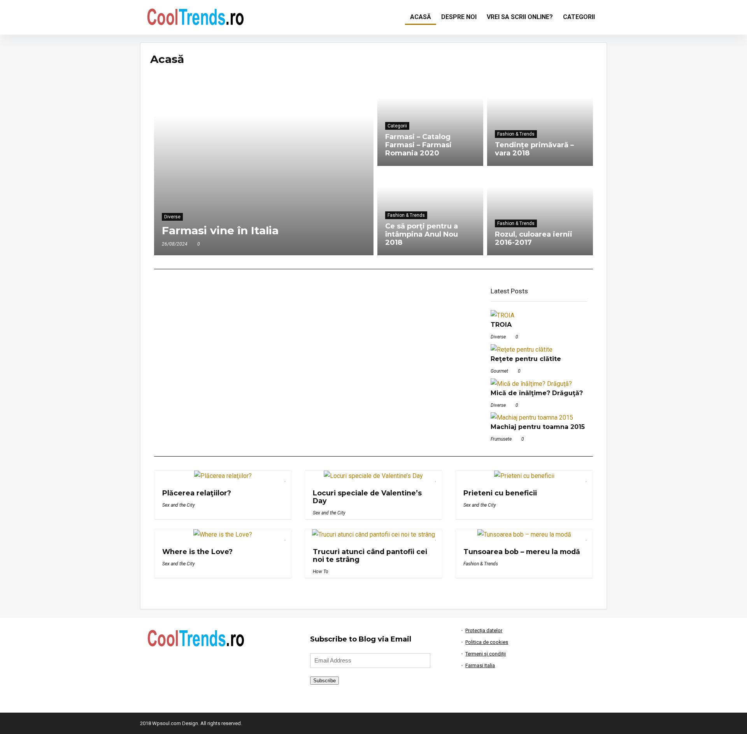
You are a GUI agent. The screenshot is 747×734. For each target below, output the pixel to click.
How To (320, 571)
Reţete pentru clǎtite (526, 359)
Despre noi (459, 17)
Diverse (498, 337)
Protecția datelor (483, 630)
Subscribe (324, 680)
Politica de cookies (486, 642)
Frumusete (501, 439)
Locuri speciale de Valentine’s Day (367, 497)
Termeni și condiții (485, 654)
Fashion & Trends (480, 564)
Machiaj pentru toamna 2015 (538, 427)
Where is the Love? (197, 551)
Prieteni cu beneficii (500, 493)
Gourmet (499, 371)
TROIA (501, 324)
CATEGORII (579, 17)
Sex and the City (178, 505)
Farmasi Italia (480, 665)
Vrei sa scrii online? (520, 17)
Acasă (420, 17)
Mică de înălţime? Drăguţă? (537, 393)
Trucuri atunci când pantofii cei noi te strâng (370, 555)
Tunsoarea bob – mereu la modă (521, 551)
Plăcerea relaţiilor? (196, 493)
